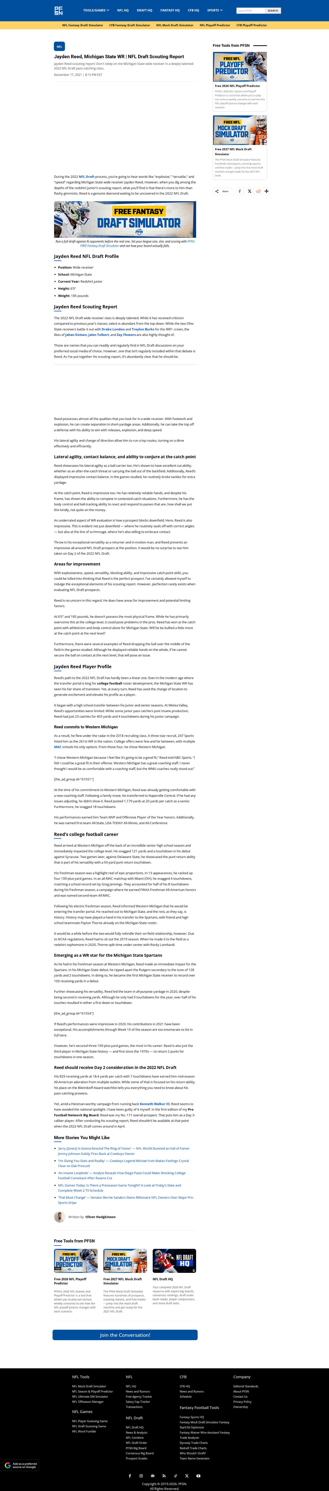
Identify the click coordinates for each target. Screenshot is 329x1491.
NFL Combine (135, 1437)
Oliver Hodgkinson (100, 1217)
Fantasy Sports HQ (192, 1417)
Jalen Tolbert (98, 334)
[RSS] (164, 1476)
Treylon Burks (143, 329)
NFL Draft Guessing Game (89, 1426)
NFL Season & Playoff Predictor (92, 1391)
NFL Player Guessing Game (90, 1421)
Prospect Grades (136, 1458)
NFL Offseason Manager (88, 1402)
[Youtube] (198, 1476)
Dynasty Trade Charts (194, 1443)
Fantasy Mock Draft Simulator (199, 1422)
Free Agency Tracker (139, 1396)
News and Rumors (138, 1391)
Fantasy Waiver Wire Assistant (199, 1432)
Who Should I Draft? (193, 1453)
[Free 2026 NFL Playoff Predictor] (76, 1261)
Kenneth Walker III (155, 1104)
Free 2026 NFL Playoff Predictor (70, 1281)
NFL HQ (131, 1386)
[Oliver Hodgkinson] (61, 1217)
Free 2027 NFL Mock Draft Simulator (122, 1281)
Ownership (240, 1407)
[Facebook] (240, 191)
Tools (57, 1268)
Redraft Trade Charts (193, 1448)
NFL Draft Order (136, 1443)
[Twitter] (248, 191)
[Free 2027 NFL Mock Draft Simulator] (125, 1261)
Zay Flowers (126, 334)
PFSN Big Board (136, 1448)
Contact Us (240, 1396)
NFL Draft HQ (163, 1279)
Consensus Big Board (140, 1453)
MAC (57, 747)
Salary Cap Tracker (138, 1402)
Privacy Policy (242, 1402)
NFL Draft (86, 176)
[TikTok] (175, 1476)
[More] (266, 191)
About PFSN (241, 1391)
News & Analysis (136, 1432)
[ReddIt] (257, 191)
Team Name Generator (195, 1458)
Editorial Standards (245, 1386)
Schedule (186, 1396)
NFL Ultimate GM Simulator (90, 1396)
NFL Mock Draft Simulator (89, 1386)
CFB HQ (185, 1386)
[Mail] (153, 1476)
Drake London (113, 329)
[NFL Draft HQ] (174, 1261)
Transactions (134, 1407)
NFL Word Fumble (84, 1431)
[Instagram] (141, 1476)
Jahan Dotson (76, 334)
